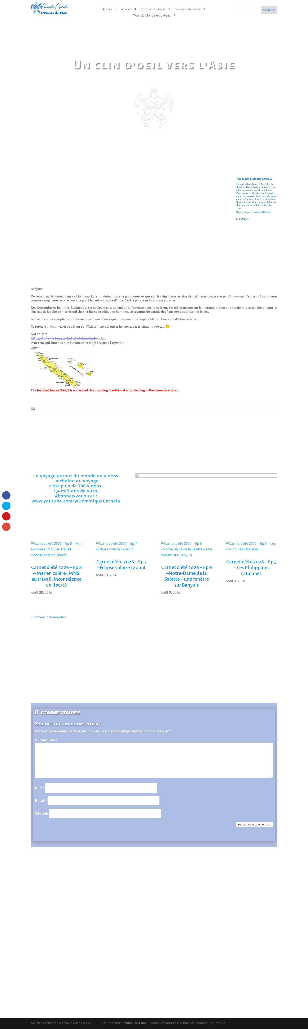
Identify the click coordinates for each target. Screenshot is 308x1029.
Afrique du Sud (68, 642)
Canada (86, 648)
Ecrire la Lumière (240, 648)
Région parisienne (261, 673)
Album (239, 212)
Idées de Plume (253, 654)
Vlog (87, 686)
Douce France (210, 648)
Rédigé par (243, 179)
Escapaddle (42, 654)
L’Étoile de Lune (154, 692)
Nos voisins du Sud (219, 661)
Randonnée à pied (251, 667)
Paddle (267, 680)
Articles (126, 9)
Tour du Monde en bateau (152, 15)
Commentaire (46, 740)
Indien (73, 661)
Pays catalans (137, 667)
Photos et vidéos (153, 9)
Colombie (171, 648)
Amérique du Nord (133, 642)
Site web (41, 813)
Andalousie (161, 642)
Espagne (62, 654)
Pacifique (70, 667)
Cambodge (67, 648)
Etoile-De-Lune (135, 1023)
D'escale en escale (176, 452)
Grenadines (205, 654)
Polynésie (209, 667)
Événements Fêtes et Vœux (111, 654)
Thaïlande (172, 680)
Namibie (154, 661)
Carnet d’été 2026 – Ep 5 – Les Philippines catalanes (251, 567)
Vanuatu (234, 680)
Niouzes (193, 661)
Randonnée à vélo (47, 673)
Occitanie (50, 667)
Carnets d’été (126, 648)
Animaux (181, 642)
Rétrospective (47, 680)
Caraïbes (103, 648)
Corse (189, 648)
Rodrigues (89, 680)
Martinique (91, 661)
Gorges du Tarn (178, 654)
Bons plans (45, 648)
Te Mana (152, 680)
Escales (246, 212)
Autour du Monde (239, 642)
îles (273, 654)
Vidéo (74, 686)
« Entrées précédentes (48, 617)
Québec (227, 667)
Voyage (44, 686)
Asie (196, 642)
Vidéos (59, 686)
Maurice (137, 661)
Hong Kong (227, 654)
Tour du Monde (89, 452)
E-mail (41, 800)
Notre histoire (132, 452)
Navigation (173, 661)
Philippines (188, 667)
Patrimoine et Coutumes (102, 667)
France (154, 654)
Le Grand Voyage (142, 686)
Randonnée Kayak (120, 673)
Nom (39, 788)
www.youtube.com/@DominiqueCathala (76, 501)
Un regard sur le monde (203, 680)
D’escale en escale (187, 9)
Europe (79, 654)
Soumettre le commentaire (254, 824)
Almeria (107, 642)
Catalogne (151, 648)
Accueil (107, 9)
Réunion (69, 680)
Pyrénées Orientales (198, 673)
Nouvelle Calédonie (261, 212)
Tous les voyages (110, 686)
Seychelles (111, 680)
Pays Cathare (164, 667)
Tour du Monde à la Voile (249, 686)
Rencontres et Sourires (157, 673)
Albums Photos (262, 452)
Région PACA (231, 673)
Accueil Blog (46, 452)
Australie (212, 642)
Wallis (250, 680)
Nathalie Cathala (261, 179)
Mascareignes (115, 661)
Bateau (263, 642)
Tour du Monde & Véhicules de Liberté (192, 686)
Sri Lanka (133, 680)
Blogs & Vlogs (218, 452)
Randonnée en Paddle (83, 673)
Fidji (140, 654)
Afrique (45, 642)
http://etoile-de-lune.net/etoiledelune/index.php (68, 338)
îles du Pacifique (50, 661)
